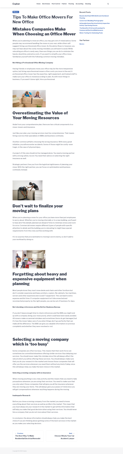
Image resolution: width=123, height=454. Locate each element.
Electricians (46, 4)
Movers (15, 12)
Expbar (16, 3)
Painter (64, 4)
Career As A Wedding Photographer (91, 20)
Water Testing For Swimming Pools (91, 33)
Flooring (71, 4)
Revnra (81, 44)
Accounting (79, 4)
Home (38, 4)
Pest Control (56, 4)
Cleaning (88, 4)
